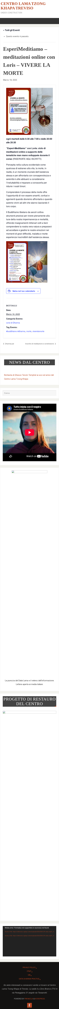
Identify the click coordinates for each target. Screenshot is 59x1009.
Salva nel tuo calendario (23, 291)
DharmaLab (9, 343)
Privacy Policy (29, 967)
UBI (29, 975)
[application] (29, 941)
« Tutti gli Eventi (11, 30)
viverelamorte (38, 331)
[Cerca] (52, 393)
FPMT (29, 971)
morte (28, 331)
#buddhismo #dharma (15, 331)
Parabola (29, 999)
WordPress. (40, 999)
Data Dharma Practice (29, 979)
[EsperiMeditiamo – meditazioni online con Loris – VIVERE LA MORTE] (29, 111)
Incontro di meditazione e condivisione (39, 343)
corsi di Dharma (13, 322)
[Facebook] (29, 1005)
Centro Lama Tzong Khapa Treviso (23, 5)
